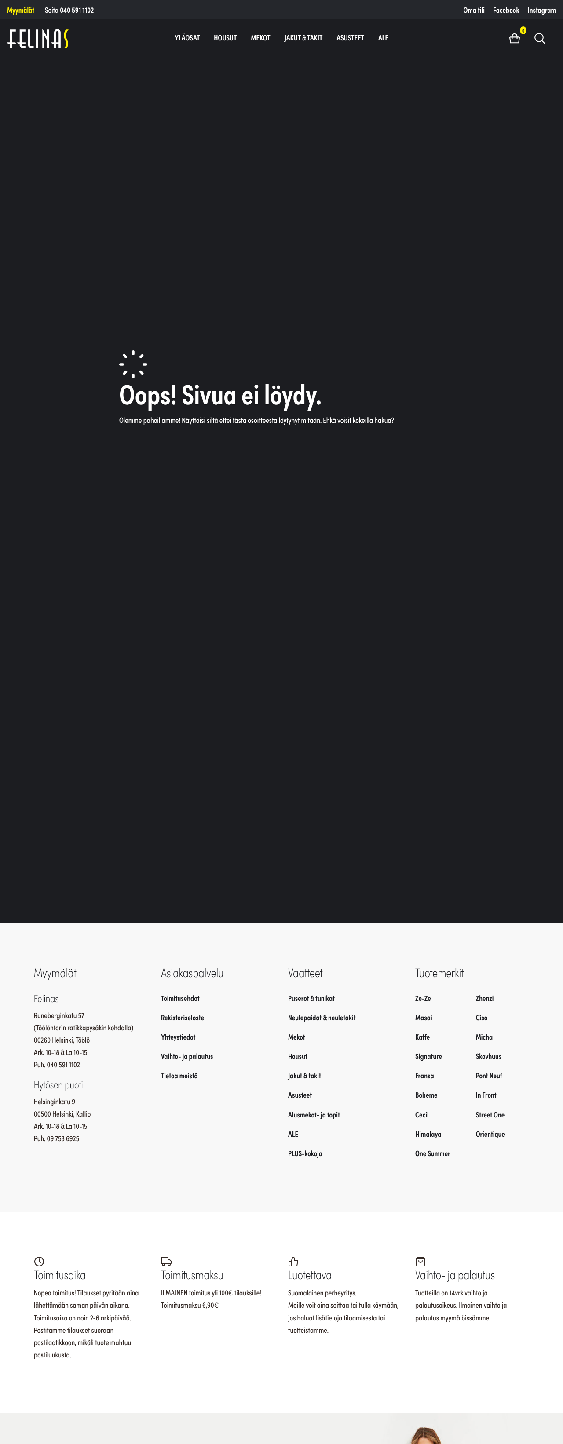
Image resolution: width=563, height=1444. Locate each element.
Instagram (542, 9)
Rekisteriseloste (182, 1017)
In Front (486, 1094)
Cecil (422, 1114)
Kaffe (422, 1036)
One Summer (432, 1153)
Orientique (490, 1133)
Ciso (482, 1017)
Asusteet (350, 37)
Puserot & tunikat (311, 998)
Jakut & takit (304, 37)
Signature (428, 1056)
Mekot (260, 37)
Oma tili (474, 9)
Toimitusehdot (180, 998)
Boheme (426, 1094)
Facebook (506, 9)
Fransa (424, 1075)
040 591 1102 (77, 9)
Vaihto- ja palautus (187, 1056)
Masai (423, 1017)
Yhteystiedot (178, 1036)
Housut (225, 37)
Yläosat (187, 37)
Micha (484, 1036)
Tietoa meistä (179, 1075)
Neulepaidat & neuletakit (321, 1017)
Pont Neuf (489, 1075)
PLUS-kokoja (305, 1153)
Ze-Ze (423, 998)
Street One (490, 1114)
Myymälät (20, 9)
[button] (517, 38)
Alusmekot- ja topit (314, 1114)
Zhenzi (485, 998)
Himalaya (428, 1133)
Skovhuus (489, 1056)
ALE (383, 37)
